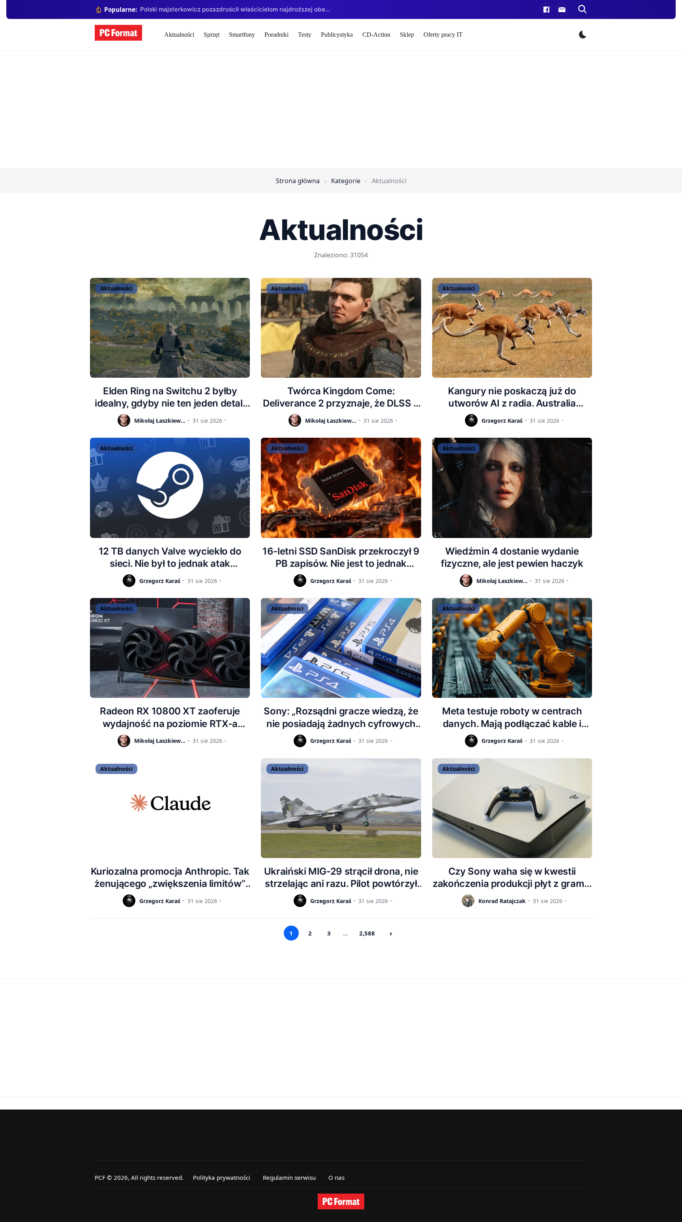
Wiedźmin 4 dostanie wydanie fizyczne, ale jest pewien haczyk (512, 557)
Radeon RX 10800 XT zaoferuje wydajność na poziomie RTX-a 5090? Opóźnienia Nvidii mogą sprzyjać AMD (170, 717)
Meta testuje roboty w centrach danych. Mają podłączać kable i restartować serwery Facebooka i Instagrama (512, 717)
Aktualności (179, 34)
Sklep (407, 34)
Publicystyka (337, 34)
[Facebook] (546, 9)
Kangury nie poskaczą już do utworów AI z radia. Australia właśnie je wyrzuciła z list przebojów (512, 397)
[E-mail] (562, 9)
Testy (304, 34)
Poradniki (276, 34)
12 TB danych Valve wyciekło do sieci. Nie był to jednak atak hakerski (170, 557)
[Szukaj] (582, 9)
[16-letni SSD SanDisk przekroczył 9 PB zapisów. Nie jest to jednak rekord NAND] (341, 488)
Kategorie (345, 180)
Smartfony (242, 34)
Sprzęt (211, 34)
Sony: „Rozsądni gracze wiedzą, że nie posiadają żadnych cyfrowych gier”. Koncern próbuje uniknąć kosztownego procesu (341, 717)
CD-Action (376, 34)
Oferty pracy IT (443, 34)
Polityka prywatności (221, 1177)
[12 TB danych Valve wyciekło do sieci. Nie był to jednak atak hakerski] (170, 488)
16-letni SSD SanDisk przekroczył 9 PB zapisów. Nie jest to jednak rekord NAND (341, 557)
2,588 (367, 933)
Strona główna (298, 180)
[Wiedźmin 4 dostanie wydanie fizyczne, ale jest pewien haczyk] (512, 488)
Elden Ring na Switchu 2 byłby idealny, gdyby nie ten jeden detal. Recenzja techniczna (170, 397)
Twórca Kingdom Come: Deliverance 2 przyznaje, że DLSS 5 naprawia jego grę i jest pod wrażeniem (341, 397)
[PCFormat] (341, 1201)
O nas (336, 1177)
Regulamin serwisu (289, 1177)
